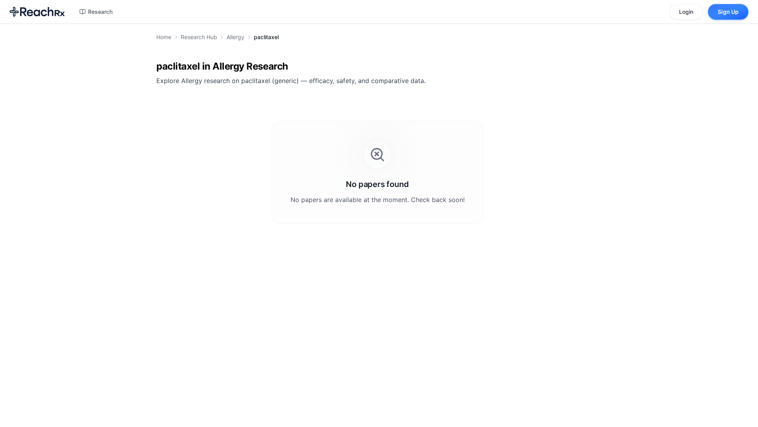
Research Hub (199, 37)
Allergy (235, 37)
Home (163, 37)
